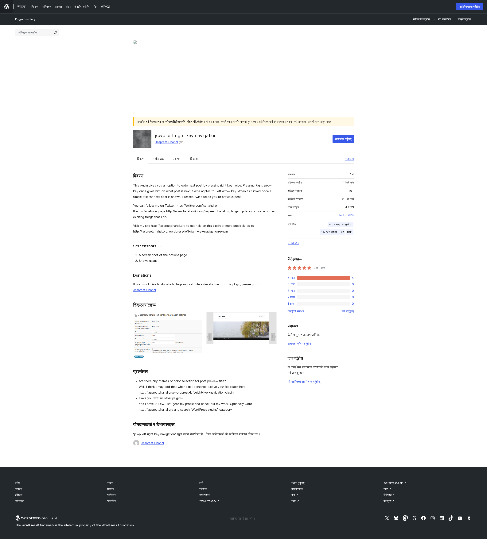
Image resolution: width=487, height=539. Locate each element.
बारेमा (17, 482)
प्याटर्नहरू (111, 500)
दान (294, 494)
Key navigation (329, 231)
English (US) (346, 215)
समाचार (18, 489)
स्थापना (177, 159)
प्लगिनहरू (111, 494)
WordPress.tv (209, 500)
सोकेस (110, 482)
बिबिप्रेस (389, 494)
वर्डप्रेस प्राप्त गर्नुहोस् (470, 6)
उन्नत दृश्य (293, 243)
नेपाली (54, 518)
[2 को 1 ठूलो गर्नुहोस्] (198, 317)
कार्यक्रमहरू (297, 489)
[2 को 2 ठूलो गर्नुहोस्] (271, 317)
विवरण (140, 159)
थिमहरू (110, 489)
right (349, 231)
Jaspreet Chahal (166, 142)
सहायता (349, 159)
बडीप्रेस (389, 500)
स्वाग (295, 500)
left (342, 231)
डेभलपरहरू (204, 494)
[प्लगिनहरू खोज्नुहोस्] (55, 32)
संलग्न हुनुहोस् (297, 482)
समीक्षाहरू (158, 159)
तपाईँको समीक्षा (296, 311)
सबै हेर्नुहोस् (348, 311)
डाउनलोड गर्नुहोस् (343, 139)
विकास (194, 159)
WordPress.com (395, 482)
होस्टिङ (18, 494)
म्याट (387, 489)
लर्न (201, 482)
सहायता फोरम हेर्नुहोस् (300, 343)
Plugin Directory (25, 19)
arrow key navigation (340, 224)
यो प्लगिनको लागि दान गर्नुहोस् (304, 381)
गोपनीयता (19, 500)
